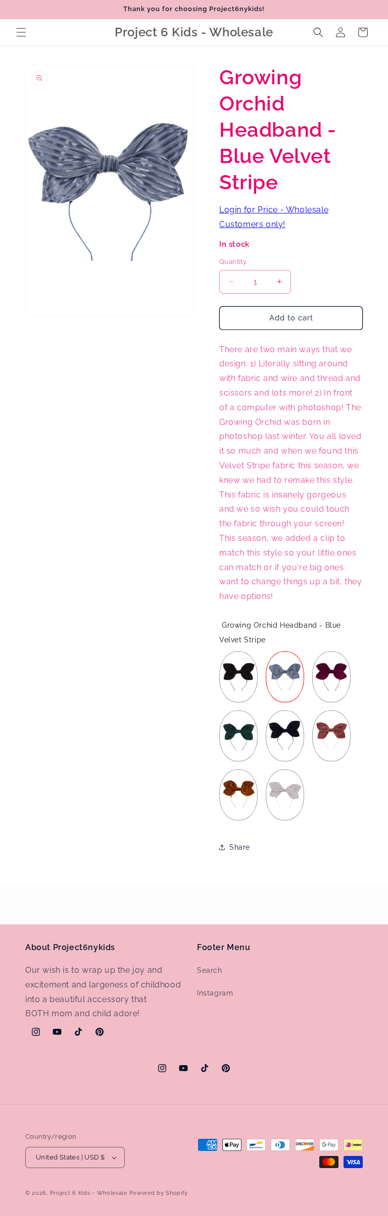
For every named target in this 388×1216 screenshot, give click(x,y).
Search (209, 970)
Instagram (215, 993)
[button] (21, 32)
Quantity (233, 261)
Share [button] (239, 847)
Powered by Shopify (158, 1193)
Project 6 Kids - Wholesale (88, 1193)
